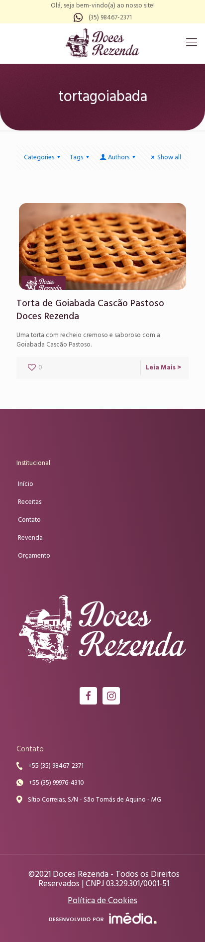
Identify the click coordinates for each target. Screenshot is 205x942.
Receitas (29, 502)
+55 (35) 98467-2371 (56, 766)
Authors (118, 157)
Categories (39, 157)
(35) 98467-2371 (110, 17)
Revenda (30, 538)
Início (25, 484)
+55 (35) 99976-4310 (56, 783)
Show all (169, 157)
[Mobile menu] (191, 43)
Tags (76, 157)
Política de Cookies (102, 901)
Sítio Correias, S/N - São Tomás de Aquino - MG (94, 800)
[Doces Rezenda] (102, 43)
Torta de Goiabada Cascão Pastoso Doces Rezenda (90, 310)
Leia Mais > (163, 367)
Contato (29, 520)
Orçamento (34, 556)
